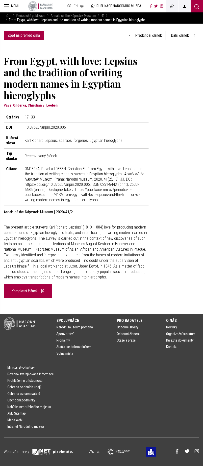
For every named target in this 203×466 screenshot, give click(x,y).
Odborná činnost (128, 334)
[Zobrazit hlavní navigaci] (11, 6)
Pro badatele (129, 320)
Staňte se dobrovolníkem (74, 347)
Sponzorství (65, 334)
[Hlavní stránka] (7, 16)
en (76, 6)
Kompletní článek (25, 291)
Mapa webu (15, 420)
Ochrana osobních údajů (24, 387)
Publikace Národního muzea (119, 6)
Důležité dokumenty (180, 340)
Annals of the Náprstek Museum (73, 16)
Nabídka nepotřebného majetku (29, 407)
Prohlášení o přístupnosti (25, 381)
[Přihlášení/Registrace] (184, 6)
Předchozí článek (148, 35)
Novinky (171, 327)
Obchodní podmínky (21, 400)
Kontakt (171, 347)
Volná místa (64, 353)
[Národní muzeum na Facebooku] (151, 6)
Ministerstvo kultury (21, 367)
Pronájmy (63, 340)
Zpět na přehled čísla (24, 35)
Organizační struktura (181, 334)
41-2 (104, 16)
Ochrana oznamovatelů (23, 394)
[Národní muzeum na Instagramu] (162, 6)
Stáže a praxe (126, 340)
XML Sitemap (16, 413)
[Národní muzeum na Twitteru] (156, 6)
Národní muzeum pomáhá (74, 327)
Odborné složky (127, 327)
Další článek (180, 35)
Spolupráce (67, 320)
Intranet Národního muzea (25, 426)
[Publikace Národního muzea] (40, 6)
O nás (171, 320)
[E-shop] (172, 6)
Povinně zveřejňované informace (30, 374)
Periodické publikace (30, 16)
